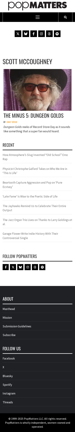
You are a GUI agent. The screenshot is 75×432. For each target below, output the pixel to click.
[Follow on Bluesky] (25, 33)
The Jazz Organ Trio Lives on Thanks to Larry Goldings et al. (37, 222)
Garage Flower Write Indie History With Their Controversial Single (30, 236)
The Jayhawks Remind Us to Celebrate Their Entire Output (34, 208)
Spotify (7, 385)
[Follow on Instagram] (41, 33)
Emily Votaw (12, 121)
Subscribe (9, 335)
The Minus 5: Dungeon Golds (33, 115)
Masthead (9, 309)
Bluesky (8, 376)
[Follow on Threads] (49, 33)
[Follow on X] (18, 33)
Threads (8, 402)
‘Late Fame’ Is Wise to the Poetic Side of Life (30, 196)
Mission (7, 318)
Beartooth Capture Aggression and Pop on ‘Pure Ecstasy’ (32, 185)
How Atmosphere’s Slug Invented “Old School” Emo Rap (35, 157)
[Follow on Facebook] (33, 33)
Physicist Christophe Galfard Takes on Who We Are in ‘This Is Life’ (35, 171)
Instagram (9, 393)
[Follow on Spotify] (57, 33)
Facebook (9, 358)
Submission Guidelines (17, 326)
